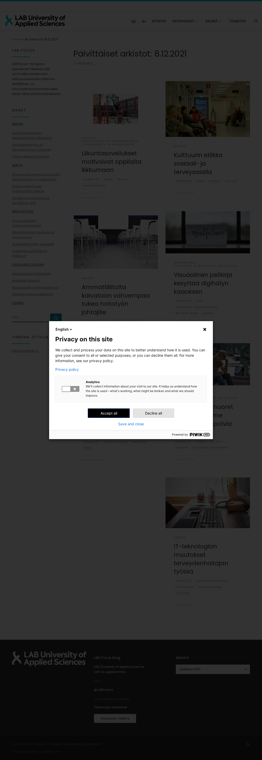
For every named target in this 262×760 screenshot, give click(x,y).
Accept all (109, 413)
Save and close (131, 424)
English (62, 329)
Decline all (153, 413)
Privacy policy (67, 369)
